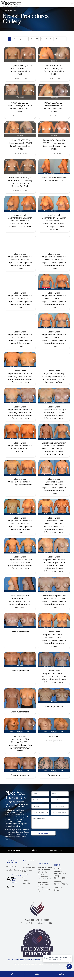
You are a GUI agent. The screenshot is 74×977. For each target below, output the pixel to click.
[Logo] (11, 3)
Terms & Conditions (22, 964)
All (9, 39)
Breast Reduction (46, 39)
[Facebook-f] (13, 887)
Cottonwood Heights (39, 850)
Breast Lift (34, 39)
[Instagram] (8, 887)
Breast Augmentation (21, 39)
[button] (6, 54)
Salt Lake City (58, 850)
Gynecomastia (60, 39)
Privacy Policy (37, 964)
